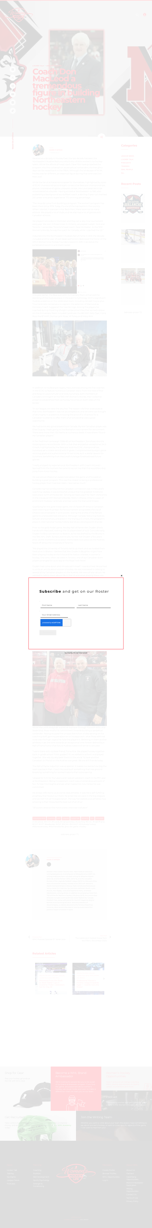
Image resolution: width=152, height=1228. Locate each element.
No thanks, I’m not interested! (76, 653)
